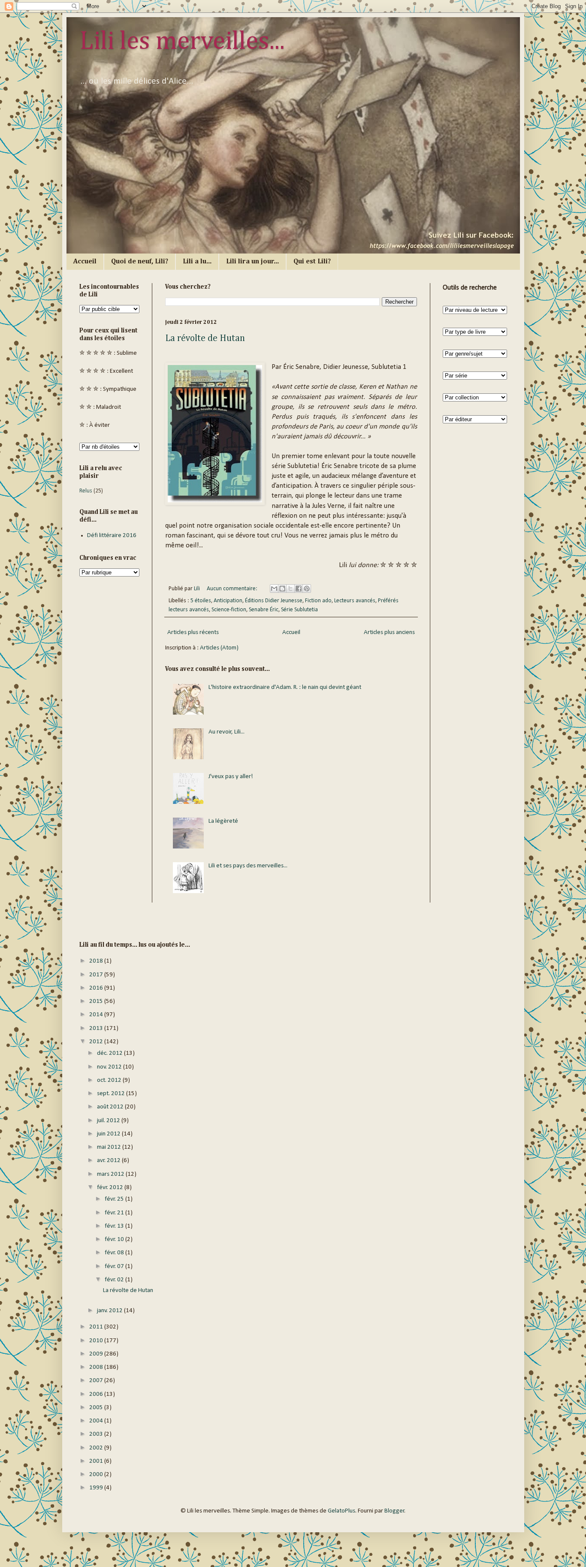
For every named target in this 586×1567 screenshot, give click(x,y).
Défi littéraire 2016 (111, 535)
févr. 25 (115, 1199)
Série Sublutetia (299, 610)
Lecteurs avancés (354, 601)
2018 (96, 961)
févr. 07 (115, 1266)
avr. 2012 (109, 1160)
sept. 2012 (111, 1093)
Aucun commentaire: (233, 589)
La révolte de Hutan (205, 338)
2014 (96, 1014)
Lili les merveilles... (182, 41)
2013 (96, 1028)
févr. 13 (115, 1226)
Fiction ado (318, 601)
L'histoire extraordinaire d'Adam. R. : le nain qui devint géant (284, 687)
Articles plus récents (193, 632)
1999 (96, 1488)
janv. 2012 (110, 1310)
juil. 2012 (109, 1120)
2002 (96, 1448)
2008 (96, 1367)
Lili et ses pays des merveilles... (247, 866)
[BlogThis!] (282, 588)
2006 (96, 1394)
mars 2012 (111, 1174)
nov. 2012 (110, 1067)
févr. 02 (115, 1280)
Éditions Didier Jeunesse (273, 601)
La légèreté (223, 821)
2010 (96, 1341)
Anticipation (228, 601)
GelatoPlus (341, 1511)
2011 (96, 1327)
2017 (96, 975)
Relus (85, 491)
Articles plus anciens (389, 632)
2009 (96, 1354)
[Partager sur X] (290, 588)
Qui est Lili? (312, 261)
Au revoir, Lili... (226, 732)
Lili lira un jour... (252, 261)
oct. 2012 (110, 1080)
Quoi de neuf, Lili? (139, 261)
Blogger (394, 1511)
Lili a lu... (197, 261)
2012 (96, 1042)
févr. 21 (115, 1213)
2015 (96, 1001)
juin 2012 (109, 1134)
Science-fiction (228, 610)
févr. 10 (115, 1239)
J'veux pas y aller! (230, 776)
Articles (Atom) (219, 648)
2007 (96, 1380)
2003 (96, 1434)
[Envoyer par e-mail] (274, 588)
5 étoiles (200, 601)
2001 (96, 1461)
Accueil (85, 261)
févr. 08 (115, 1253)
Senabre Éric (263, 610)
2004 (96, 1421)
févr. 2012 (110, 1187)
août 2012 (111, 1107)
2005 (96, 1407)
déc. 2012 (110, 1053)
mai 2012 (109, 1147)
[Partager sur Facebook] (298, 588)
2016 (96, 988)
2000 (96, 1474)
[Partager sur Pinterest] (306, 588)
